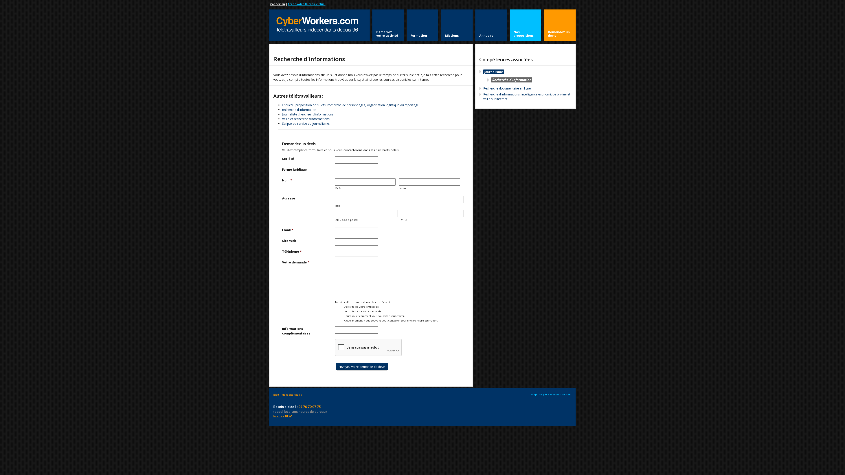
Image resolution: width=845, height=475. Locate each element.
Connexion (277, 4)
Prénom (340, 188)
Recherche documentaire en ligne (507, 88)
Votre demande (295, 262)
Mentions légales (292, 394)
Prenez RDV (282, 416)
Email (287, 230)
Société (288, 159)
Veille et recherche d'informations (306, 119)
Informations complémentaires (296, 331)
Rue (337, 205)
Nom (287, 180)
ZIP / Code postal (346, 219)
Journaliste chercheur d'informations (308, 114)
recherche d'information (299, 110)
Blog (276, 394)
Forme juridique (294, 169)
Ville (404, 219)
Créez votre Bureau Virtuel (306, 4)
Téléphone (292, 251)
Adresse (288, 198)
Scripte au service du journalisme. (306, 123)
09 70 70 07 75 (309, 407)
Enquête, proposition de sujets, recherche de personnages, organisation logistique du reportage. (350, 105)
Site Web (289, 241)
